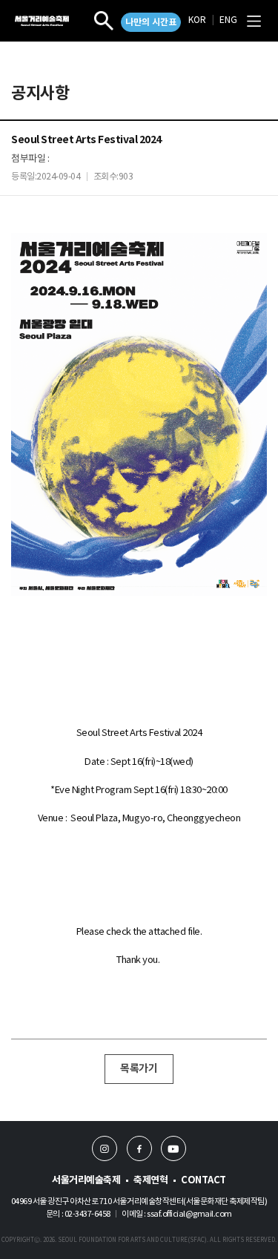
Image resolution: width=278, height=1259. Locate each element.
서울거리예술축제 (86, 1180)
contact (203, 1180)
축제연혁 (150, 1180)
